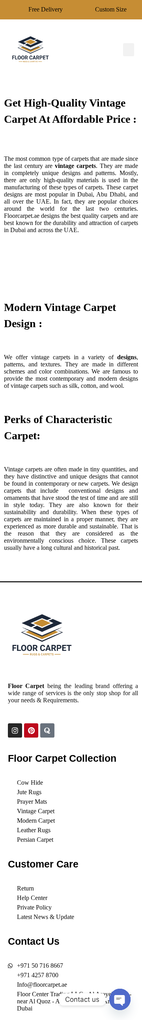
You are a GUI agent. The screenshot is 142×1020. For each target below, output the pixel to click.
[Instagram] (15, 730)
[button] (128, 49)
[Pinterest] (31, 730)
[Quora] (47, 730)
